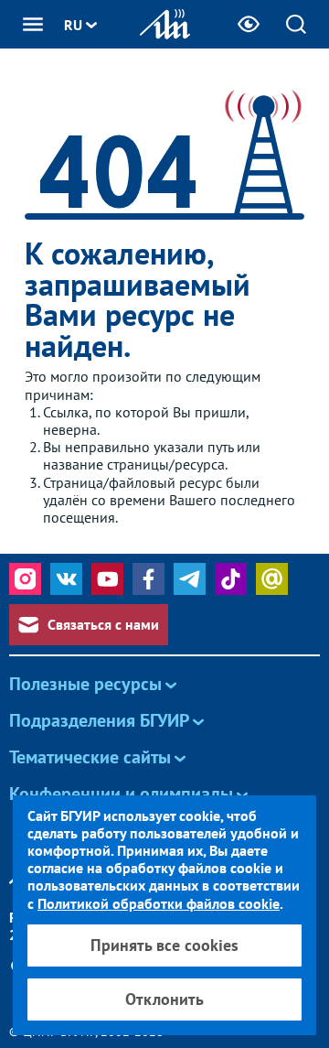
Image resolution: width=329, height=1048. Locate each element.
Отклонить (164, 999)
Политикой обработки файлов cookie (158, 903)
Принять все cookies (164, 945)
